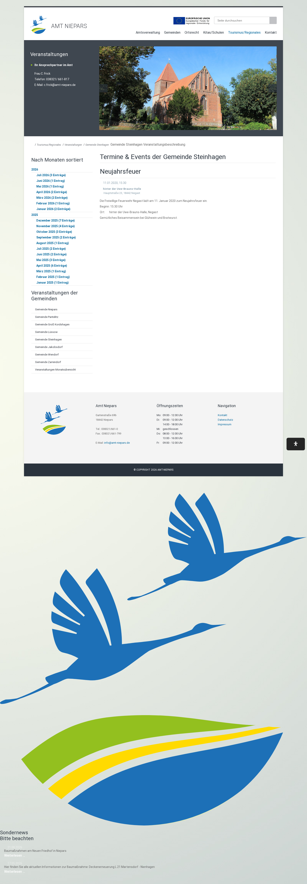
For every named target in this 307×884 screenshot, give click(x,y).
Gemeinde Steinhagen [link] (97, 144)
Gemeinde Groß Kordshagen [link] (52, 324)
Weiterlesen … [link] (27, 855)
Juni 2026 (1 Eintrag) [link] (50, 180)
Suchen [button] (273, 20)
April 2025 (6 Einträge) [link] (51, 265)
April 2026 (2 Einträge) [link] (51, 192)
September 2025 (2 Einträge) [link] (56, 237)
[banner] (153, 25)
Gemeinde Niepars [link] (46, 309)
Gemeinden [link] (172, 32)
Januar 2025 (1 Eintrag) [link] (52, 282)
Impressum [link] (224, 424)
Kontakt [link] (271, 32)
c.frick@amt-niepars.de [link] (60, 85)
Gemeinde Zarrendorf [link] (48, 362)
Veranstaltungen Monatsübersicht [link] (55, 369)
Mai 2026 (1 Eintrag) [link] (50, 186)
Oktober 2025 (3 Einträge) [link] (54, 231)
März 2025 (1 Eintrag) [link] (51, 271)
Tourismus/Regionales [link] (244, 32)
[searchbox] (241, 20)
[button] (296, 444)
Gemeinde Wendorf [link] (47, 354)
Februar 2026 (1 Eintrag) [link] (53, 203)
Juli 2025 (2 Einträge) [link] (51, 248)
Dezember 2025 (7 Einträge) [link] (55, 220)
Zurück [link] (103, 88)
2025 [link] (34, 215)
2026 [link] (34, 169)
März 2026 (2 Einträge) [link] (52, 197)
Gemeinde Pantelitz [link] (46, 316)
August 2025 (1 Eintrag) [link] (52, 243)
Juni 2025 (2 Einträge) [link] (51, 254)
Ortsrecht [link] (192, 32)
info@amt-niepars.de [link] (117, 442)
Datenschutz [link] (225, 419)
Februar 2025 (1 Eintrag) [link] (53, 277)
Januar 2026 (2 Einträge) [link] (53, 209)
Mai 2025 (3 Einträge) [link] (51, 260)
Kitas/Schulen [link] (213, 32)
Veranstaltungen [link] (73, 144)
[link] (38, 33)
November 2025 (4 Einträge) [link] (55, 226)
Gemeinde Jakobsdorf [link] (49, 347)
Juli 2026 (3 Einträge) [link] (51, 175)
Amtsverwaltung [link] (148, 32)
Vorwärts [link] (272, 88)
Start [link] (130, 33)
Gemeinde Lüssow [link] (46, 332)
